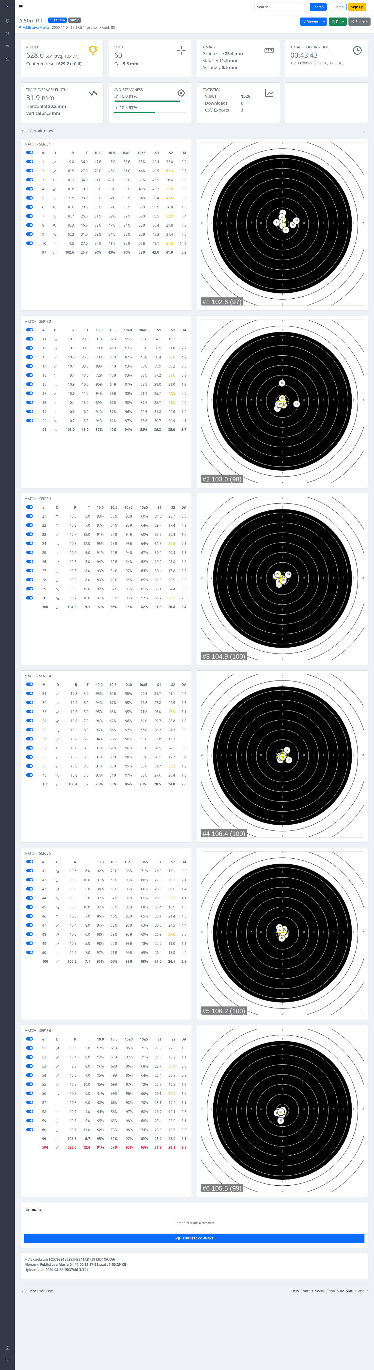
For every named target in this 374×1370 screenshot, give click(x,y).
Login (339, 7)
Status (351, 1290)
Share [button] (360, 21)
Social (320, 1290)
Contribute (335, 1290)
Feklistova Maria (35, 27)
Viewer (312, 21)
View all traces (41, 130)
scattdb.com (43, 1290)
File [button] (338, 21)
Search (318, 7)
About (363, 1290)
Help (295, 1290)
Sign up (357, 7)
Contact (307, 1290)
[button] (363, 132)
